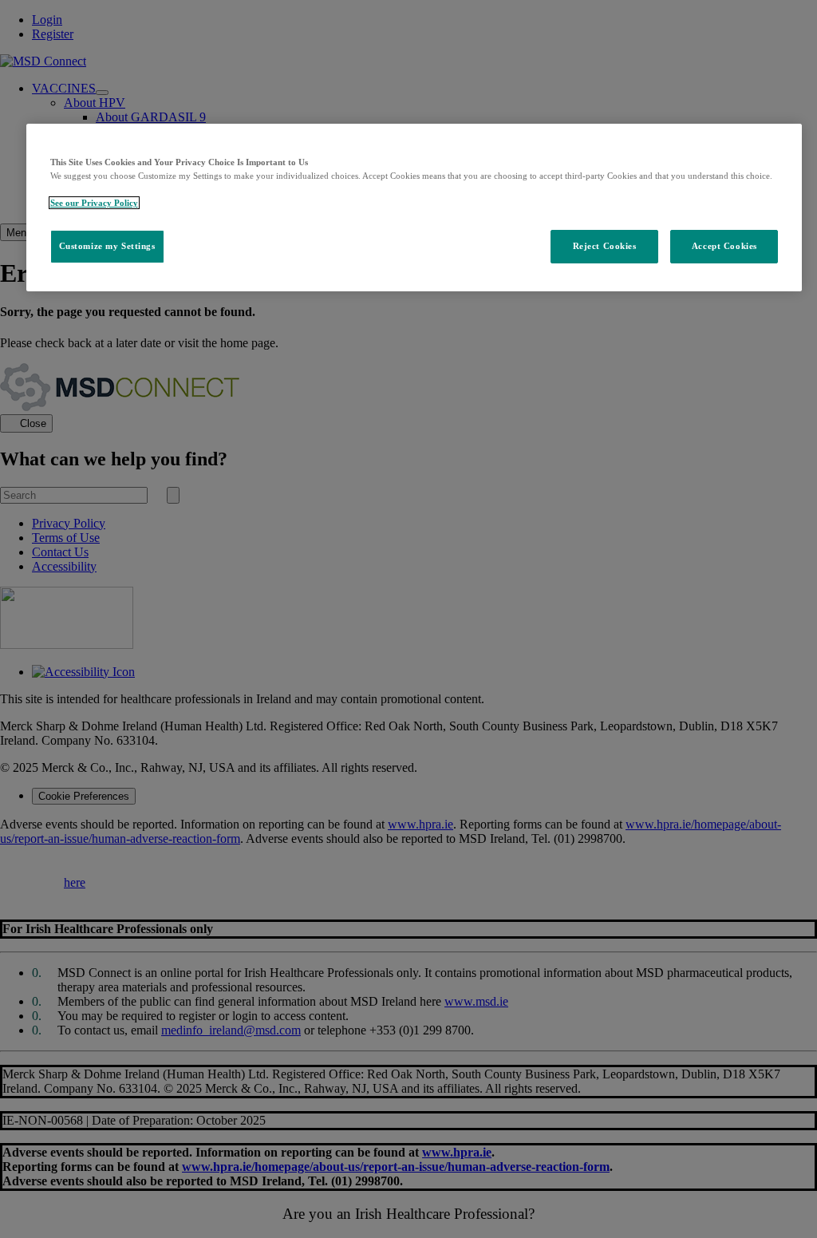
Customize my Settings (107, 246)
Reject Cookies (605, 246)
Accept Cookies (724, 246)
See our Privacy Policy (94, 203)
